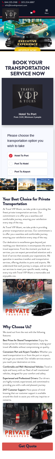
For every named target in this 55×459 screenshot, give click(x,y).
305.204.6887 (27, 2)
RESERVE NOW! (27, 50)
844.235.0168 (11, 2)
